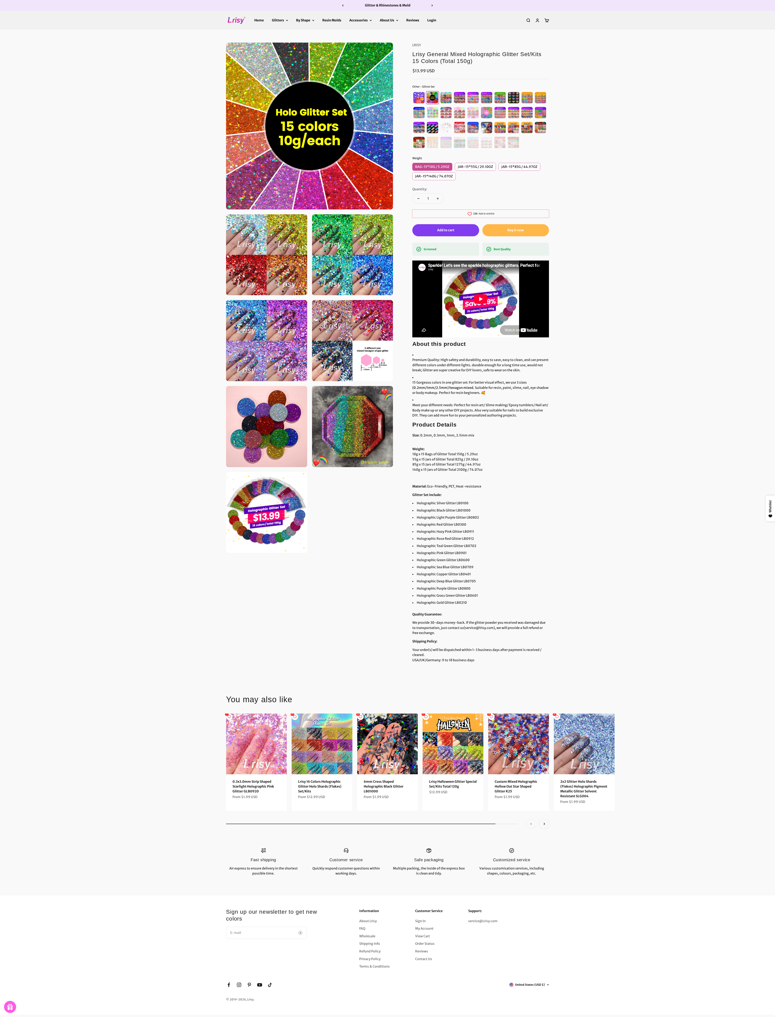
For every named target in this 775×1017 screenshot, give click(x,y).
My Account (424, 928)
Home (259, 20)
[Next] (432, 5)
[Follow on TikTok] (270, 985)
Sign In (420, 921)
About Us (387, 20)
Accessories (358, 20)
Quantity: (419, 189)
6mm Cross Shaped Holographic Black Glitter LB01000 (383, 786)
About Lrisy (368, 921)
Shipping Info (369, 944)
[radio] (419, 97)
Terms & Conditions (374, 966)
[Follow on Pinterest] (249, 985)
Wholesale (367, 936)
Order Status (425, 944)
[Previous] (343, 5)
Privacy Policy (370, 959)
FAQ (362, 928)
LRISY (416, 45)
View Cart (422, 936)
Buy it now (515, 230)
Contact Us (423, 959)
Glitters (278, 20)
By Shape (303, 20)
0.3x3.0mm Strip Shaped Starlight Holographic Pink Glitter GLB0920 (253, 786)
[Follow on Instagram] (239, 985)
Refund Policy (370, 951)
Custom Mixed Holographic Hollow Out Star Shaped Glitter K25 (516, 786)
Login (431, 20)
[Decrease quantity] (418, 198)
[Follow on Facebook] (228, 985)
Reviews (412, 20)
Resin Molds (331, 20)
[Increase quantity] (438, 198)
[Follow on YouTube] (259, 985)
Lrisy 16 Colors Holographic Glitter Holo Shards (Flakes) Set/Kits (319, 786)
